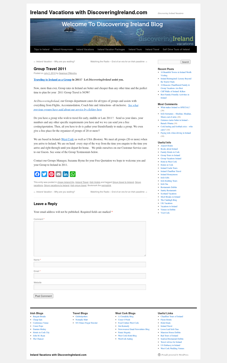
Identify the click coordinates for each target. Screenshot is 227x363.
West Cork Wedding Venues (172, 348)
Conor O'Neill (124, 319)
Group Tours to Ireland (170, 155)
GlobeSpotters (82, 316)
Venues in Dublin (168, 209)
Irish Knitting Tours (169, 180)
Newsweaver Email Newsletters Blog (134, 329)
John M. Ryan (39, 335)
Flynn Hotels (166, 319)
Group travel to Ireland (123, 182)
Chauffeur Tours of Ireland (172, 316)
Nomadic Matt (82, 319)
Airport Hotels (167, 145)
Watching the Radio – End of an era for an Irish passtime (118, 61)
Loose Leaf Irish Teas (170, 329)
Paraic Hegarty (124, 332)
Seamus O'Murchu (68, 73)
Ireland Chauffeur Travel (171, 171)
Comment (39, 218)
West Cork (67, 139)
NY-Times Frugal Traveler (87, 322)
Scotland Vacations (169, 193)
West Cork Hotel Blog (127, 335)
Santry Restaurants (168, 190)
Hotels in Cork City (41, 332)
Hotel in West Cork (169, 161)
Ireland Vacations (85, 49)
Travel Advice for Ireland (171, 341)
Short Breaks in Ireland (170, 196)
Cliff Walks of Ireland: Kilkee (173, 91)
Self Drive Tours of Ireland (176, 49)
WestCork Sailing (125, 338)
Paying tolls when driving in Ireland (176, 132)
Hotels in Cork (167, 164)
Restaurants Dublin (169, 187)
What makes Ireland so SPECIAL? (175, 107)
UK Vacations (167, 203)
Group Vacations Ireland (171, 158)
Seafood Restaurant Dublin (172, 338)
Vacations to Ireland (169, 206)
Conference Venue (40, 322)
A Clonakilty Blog (126, 316)
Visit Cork (165, 212)
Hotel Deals (166, 322)
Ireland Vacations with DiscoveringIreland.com (88, 12)
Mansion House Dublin (171, 332)
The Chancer (38, 338)
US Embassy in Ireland (170, 345)
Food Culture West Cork (128, 322)
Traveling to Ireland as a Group (52, 79)
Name (37, 259)
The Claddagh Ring (169, 199)
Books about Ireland (169, 148)
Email (37, 270)
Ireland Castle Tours (169, 168)
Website (37, 282)
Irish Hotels (95, 182)
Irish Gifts (165, 177)
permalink (106, 185)
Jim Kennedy (123, 325)
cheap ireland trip (65, 182)
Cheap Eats (37, 319)
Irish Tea (164, 183)
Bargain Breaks (39, 316)
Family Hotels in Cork (170, 152)
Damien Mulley (39, 329)
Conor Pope (38, 325)
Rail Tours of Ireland (169, 335)
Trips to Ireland (41, 49)
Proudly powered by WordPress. (175, 354)
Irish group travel (78, 185)
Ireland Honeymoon (63, 49)
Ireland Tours (135, 49)
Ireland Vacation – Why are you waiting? (54, 61)
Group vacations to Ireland (56, 185)
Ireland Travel (152, 49)
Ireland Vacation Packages (111, 49)
